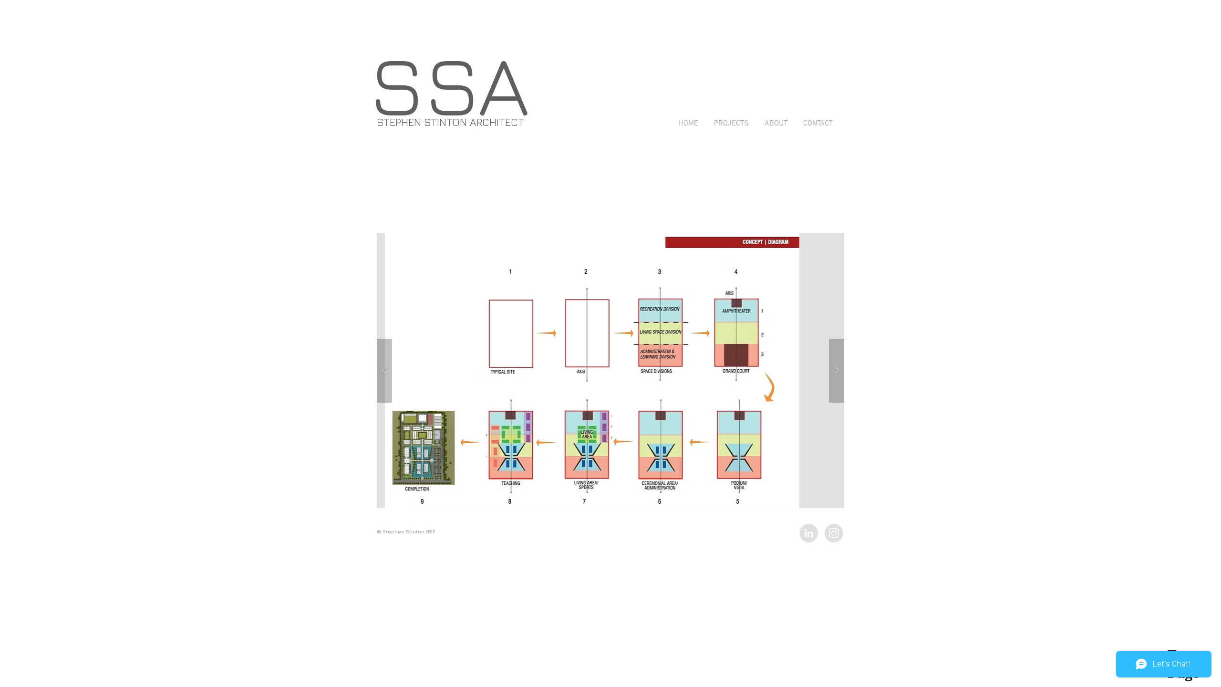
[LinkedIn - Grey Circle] (808, 533)
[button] (688, 370)
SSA (449, 84)
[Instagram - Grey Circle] (834, 533)
